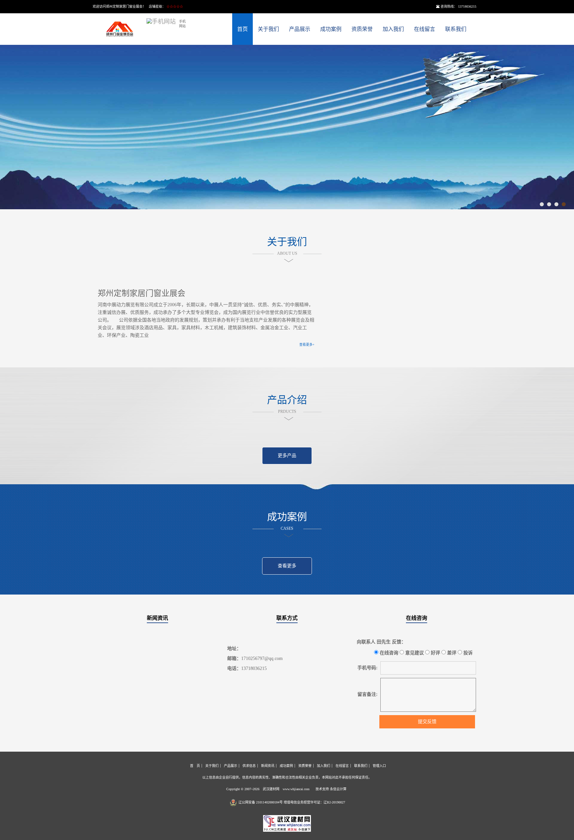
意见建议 (414, 652)
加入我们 (393, 29)
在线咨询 (416, 618)
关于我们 (268, 29)
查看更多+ (307, 344)
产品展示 (299, 29)
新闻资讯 (157, 618)
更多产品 (287, 455)
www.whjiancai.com (296, 789)
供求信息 (249, 766)
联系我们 (455, 29)
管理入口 (379, 766)
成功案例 (330, 29)
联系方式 (287, 618)
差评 (451, 652)
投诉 (467, 652)
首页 (242, 29)
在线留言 (424, 29)
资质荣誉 (362, 29)
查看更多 (287, 565)
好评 (435, 652)
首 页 (195, 766)
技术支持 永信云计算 (331, 789)
